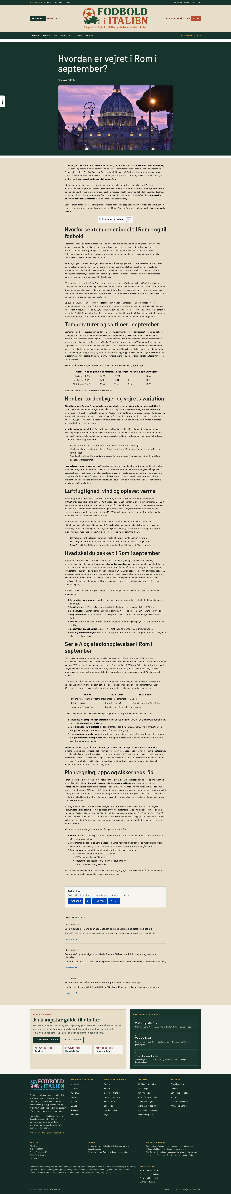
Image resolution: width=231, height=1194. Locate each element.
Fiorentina (75, 1114)
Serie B (46, 35)
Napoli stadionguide (146, 1101)
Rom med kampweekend (148, 1110)
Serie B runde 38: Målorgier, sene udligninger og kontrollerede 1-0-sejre (103, 982)
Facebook (75, 901)
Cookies (174, 1088)
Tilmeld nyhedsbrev (46, 1040)
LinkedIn (99, 901)
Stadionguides (110, 1110)
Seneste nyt (143, 1088)
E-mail (114, 901)
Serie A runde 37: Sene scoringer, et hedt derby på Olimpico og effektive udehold (108, 928)
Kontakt (174, 1097)
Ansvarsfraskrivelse (179, 1101)
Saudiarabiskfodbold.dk (149, 1174)
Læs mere (69, 939)
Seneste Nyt (53, 18)
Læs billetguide (73, 1040)
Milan (63, 35)
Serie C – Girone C (112, 1101)
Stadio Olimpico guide (147, 1097)
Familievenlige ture (146, 1114)
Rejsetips (108, 1114)
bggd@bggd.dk (94, 1149)
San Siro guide (144, 1093)
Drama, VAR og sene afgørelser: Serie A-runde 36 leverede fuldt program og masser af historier (111, 956)
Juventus (89, 35)
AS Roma (96, 306)
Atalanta (74, 1110)
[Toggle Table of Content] (127, 219)
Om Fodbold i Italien (179, 1093)
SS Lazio (107, 306)
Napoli (79, 35)
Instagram (46, 1133)
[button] (2, 101)
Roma (71, 35)
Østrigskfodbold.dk (148, 1182)
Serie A (35, 35)
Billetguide (108, 1106)
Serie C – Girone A (112, 1093)
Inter (56, 35)
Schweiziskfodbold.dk (149, 1178)
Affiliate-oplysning (179, 1106)
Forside (178, 2)
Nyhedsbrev (186, 35)
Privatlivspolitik (192, 2)
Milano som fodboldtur (147, 1106)
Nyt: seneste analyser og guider (60, 2)
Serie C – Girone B (112, 1097)
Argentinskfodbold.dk (149, 1170)
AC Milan (74, 1088)
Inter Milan (75, 1084)
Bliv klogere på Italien (178, 18)
